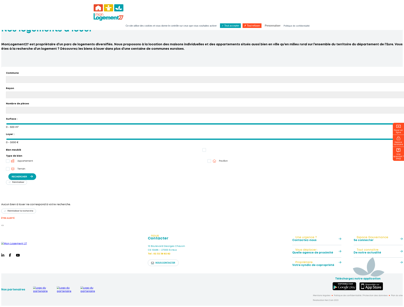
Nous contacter (165, 263)
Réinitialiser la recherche (20, 211)
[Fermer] (2, 225)
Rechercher (19, 176)
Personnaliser (272, 25)
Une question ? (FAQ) (398, 156)
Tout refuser (253, 25)
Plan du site (397, 295)
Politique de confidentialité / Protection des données (361, 295)
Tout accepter (231, 25)
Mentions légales (321, 295)
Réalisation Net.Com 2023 (326, 300)
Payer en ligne (398, 131)
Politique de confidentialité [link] (297, 25)
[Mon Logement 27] (14, 243)
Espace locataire (398, 143)
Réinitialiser (18, 182)
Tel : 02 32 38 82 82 (159, 254)
